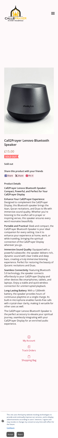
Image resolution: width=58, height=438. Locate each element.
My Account (29, 340)
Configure (10, 428)
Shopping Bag (29, 360)
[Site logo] (15, 13)
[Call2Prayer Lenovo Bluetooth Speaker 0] (29, 101)
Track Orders (29, 350)
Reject (20, 434)
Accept (10, 434)
